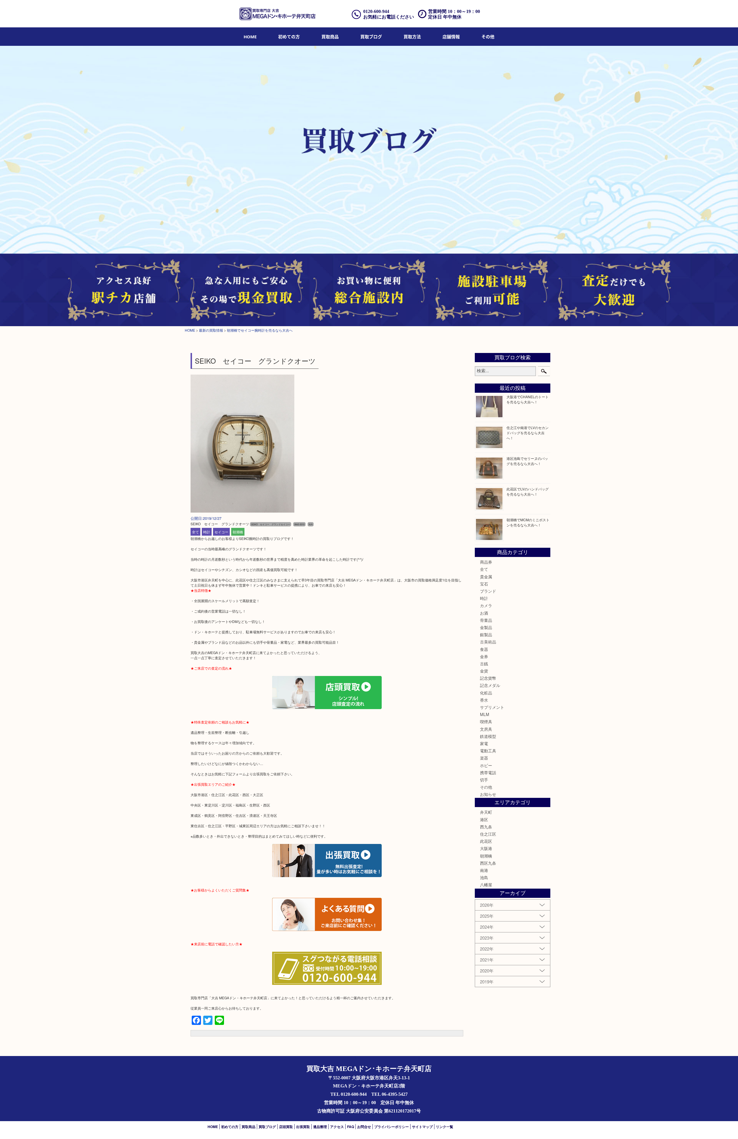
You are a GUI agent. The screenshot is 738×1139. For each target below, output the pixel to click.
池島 (484, 877)
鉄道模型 (488, 736)
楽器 (484, 758)
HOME (250, 36)
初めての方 (289, 36)
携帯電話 (488, 772)
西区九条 (488, 863)
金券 (484, 656)
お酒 (484, 613)
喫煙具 (486, 721)
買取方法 (412, 36)
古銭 (484, 663)
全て (195, 531)
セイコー (221, 531)
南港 (484, 870)
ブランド (488, 591)
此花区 (486, 841)
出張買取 (303, 1126)
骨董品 (486, 620)
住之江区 (488, 834)
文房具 (486, 729)
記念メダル (490, 685)
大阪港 (486, 848)
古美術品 (488, 642)
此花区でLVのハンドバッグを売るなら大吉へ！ (528, 491)
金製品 (486, 627)
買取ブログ (371, 36)
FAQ (350, 1126)
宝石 (484, 584)
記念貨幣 (488, 678)
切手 (484, 780)
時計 (206, 531)
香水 (484, 700)
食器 (484, 649)
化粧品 (486, 693)
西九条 (486, 827)
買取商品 (330, 36)
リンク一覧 (444, 1126)
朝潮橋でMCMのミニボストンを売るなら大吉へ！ (528, 522)
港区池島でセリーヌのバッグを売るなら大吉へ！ (527, 461)
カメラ (486, 605)
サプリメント (492, 707)
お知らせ (488, 794)
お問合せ (364, 1126)
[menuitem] (250, 36)
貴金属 (486, 576)
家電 (484, 743)
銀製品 (486, 634)
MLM (484, 714)
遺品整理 (320, 1126)
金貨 (484, 671)
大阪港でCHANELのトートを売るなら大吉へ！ (528, 399)
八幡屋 (486, 884)
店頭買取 (286, 1126)
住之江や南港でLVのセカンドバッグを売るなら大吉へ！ (528, 432)
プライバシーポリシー (391, 1126)
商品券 (486, 562)
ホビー (486, 765)
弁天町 (486, 812)
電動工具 (488, 750)
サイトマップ (422, 1126)
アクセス (337, 1126)
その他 (486, 787)
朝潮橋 (238, 531)
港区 (484, 819)
